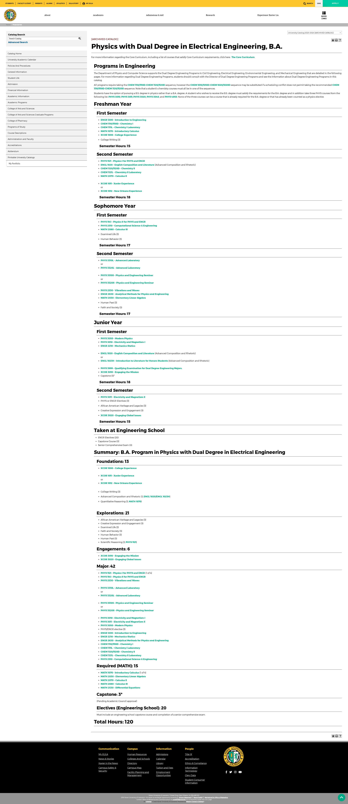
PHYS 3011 (126, 97)
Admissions (162, 754)
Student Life (13, 78)
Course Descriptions (17, 133)
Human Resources (137, 754)
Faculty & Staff (24, 3)
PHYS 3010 (114, 97)
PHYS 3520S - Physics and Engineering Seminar (127, 283)
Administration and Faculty (21, 139)
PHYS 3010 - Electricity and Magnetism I (123, 342)
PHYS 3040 (153, 97)
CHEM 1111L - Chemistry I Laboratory (120, 127)
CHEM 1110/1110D (136, 85)
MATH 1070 (135, 501)
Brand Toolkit (198, 797)
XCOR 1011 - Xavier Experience (117, 183)
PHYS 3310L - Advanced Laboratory (120, 260)
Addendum (13, 151)
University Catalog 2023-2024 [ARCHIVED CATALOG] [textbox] (311, 33)
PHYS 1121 (131, 542)
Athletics (60, 3)
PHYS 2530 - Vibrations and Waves (120, 290)
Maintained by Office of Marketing (216, 797)
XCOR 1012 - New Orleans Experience (121, 191)
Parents (38, 3)
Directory (132, 763)
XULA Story (73, 3)
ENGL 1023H (163, 496)
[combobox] (314, 32)
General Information (17, 72)
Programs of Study (16, 127)
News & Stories (106, 759)
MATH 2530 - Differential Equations (120, 687)
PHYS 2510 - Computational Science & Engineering (129, 225)
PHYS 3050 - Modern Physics (117, 338)
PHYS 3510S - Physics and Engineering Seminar (127, 275)
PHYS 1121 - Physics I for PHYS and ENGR (123, 161)
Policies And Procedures (19, 66)
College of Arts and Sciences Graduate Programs (30, 114)
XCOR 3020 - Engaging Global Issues (121, 415)
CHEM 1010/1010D (199, 85)
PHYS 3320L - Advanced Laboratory (120, 268)
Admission (13, 84)
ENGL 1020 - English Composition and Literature (127, 165)
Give (319, 3)
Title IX (188, 754)
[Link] (234, 756)
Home (8, 25)
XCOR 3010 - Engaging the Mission (120, 372)
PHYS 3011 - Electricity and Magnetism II (123, 397)
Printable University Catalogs (21, 157)
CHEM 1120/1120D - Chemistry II (118, 168)
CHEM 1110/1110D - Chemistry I (117, 123)
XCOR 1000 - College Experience (119, 135)
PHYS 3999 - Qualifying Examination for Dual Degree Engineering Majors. (141, 368)
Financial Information (18, 90)
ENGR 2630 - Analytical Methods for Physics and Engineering (135, 294)
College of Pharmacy (17, 121)
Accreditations (14, 145)
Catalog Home (14, 53)
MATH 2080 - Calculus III (114, 229)
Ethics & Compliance (196, 763)
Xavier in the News (108, 763)
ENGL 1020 (150, 496)
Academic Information (18, 96)
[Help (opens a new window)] (339, 40)
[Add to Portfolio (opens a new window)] (332, 40)
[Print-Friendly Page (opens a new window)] (336, 40)
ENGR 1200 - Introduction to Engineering (123, 120)
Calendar (161, 759)
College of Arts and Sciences (21, 108)
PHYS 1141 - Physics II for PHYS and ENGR (123, 222)
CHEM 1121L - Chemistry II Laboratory (121, 172)
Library (159, 763)
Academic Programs (17, 102)
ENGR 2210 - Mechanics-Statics (118, 346)
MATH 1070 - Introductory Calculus (120, 131)
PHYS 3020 (139, 97)
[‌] (341, 797)
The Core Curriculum (243, 57)
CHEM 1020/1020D (220, 85)
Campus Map (134, 768)
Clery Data (190, 775)
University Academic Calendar (22, 60)
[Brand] (10, 15)
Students (9, 3)
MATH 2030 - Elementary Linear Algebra (123, 298)
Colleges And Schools (138, 759)
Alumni (49, 3)
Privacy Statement (185, 797)
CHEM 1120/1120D (155, 85)
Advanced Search (18, 42)
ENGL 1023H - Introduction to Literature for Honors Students (134, 361)
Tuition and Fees (164, 768)
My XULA (89, 3)
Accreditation (192, 759)
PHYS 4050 (171, 97)
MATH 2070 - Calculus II (114, 176)
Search (310, 3)
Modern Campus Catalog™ (195, 802)
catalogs (148, 802)
